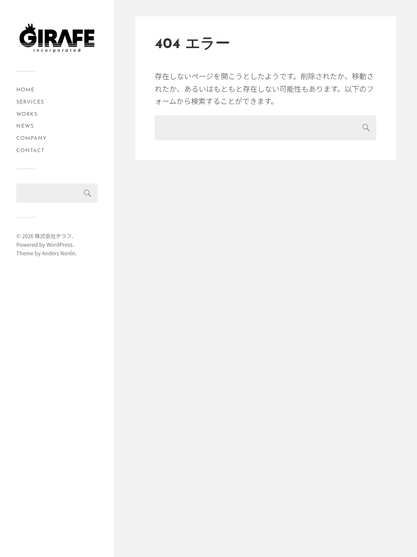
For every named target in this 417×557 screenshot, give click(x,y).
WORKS (26, 114)
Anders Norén (58, 253)
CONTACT (30, 150)
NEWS (25, 126)
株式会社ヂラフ (53, 236)
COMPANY (31, 138)
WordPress (59, 244)
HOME (25, 90)
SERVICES (30, 102)
